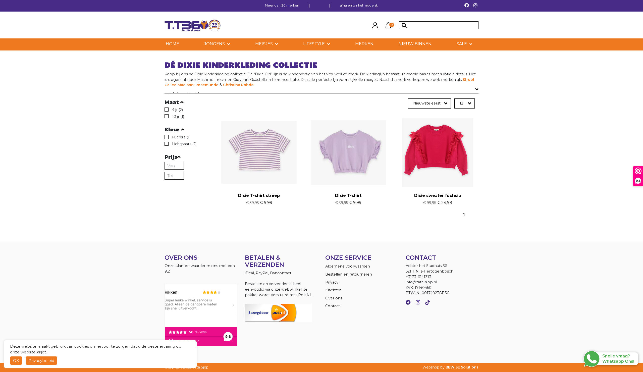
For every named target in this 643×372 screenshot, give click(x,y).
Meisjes (264, 43)
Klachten (333, 290)
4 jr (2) (177, 110)
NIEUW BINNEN (415, 43)
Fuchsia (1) (181, 137)
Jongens (214, 43)
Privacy (331, 282)
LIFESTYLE (314, 43)
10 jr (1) (178, 116)
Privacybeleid (41, 360)
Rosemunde (207, 85)
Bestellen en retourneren (348, 274)
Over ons (333, 298)
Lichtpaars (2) (184, 144)
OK (16, 360)
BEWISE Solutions (462, 367)
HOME (172, 43)
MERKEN (364, 43)
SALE (462, 43)
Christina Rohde (238, 85)
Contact (332, 306)
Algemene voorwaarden (347, 266)
